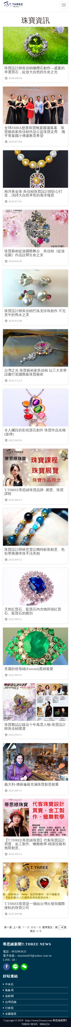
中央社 (9, 984)
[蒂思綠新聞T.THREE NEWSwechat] (24, 969)
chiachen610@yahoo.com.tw (34, 955)
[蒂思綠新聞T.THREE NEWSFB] (6, 969)
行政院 (9, 1007)
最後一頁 (36, 927)
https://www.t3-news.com (38, 1020)
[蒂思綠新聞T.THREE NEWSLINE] (15, 966)
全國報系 (11, 1013)
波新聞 (9, 996)
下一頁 (26, 927)
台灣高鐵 (11, 1002)
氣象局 (9, 990)
